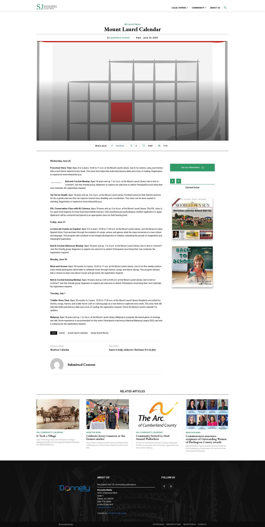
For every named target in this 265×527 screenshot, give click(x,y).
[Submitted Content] (56, 364)
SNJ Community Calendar (49, 432)
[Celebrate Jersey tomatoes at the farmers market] (107, 414)
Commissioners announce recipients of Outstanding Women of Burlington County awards (206, 439)
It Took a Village (46, 436)
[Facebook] (172, 181)
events (62, 333)
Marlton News (93, 432)
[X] (178, 181)
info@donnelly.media (117, 513)
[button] (225, 7)
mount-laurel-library (99, 333)
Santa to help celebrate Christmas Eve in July (132, 349)
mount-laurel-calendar (78, 333)
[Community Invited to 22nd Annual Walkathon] (157, 414)
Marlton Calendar (59, 349)
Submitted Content (120, 38)
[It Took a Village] (57, 414)
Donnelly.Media (104, 507)
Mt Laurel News (132, 24)
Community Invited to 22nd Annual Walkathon (152, 437)
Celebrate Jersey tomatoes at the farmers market (105, 437)
